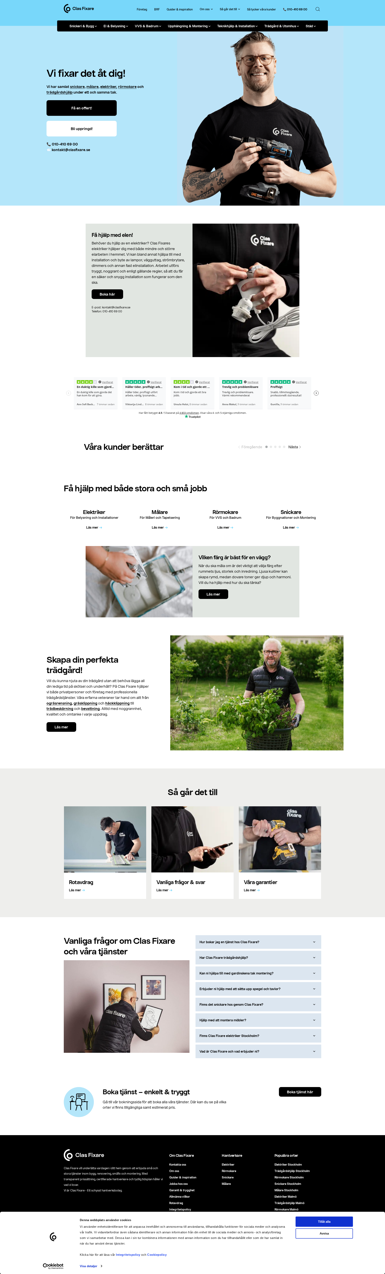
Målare (226, 1183)
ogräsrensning (59, 703)
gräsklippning (85, 703)
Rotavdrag (176, 1203)
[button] (266, 447)
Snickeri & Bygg (81, 26)
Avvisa (324, 1233)
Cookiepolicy (157, 1254)
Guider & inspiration (180, 9)
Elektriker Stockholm (288, 1164)
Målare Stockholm (286, 1190)
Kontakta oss (177, 1164)
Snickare (228, 1177)
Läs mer (213, 594)
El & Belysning (114, 26)
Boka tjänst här (300, 1092)
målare (92, 86)
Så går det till (228, 9)
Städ (309, 26)
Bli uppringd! (82, 128)
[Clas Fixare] (79, 12)
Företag (142, 9)
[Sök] (317, 9)
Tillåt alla (324, 1221)
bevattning (90, 708)
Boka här (107, 294)
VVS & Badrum (146, 26)
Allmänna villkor (179, 1196)
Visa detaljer (88, 1266)
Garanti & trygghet (182, 1190)
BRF (157, 9)
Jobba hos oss (178, 1183)
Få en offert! (81, 108)
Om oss (205, 9)
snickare (77, 86)
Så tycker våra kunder (261, 9)
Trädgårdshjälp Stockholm (292, 1171)
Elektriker (228, 1164)
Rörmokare (229, 1171)
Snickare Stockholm (288, 1183)
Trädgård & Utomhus (280, 26)
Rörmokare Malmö (286, 1209)
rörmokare (127, 86)
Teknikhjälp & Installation (236, 26)
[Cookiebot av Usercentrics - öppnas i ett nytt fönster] (53, 1266)
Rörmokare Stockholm (289, 1177)
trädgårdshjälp (60, 92)
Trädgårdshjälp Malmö (289, 1203)
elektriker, (108, 86)
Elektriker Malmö (286, 1196)
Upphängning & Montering (188, 26)
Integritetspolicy (128, 1254)
